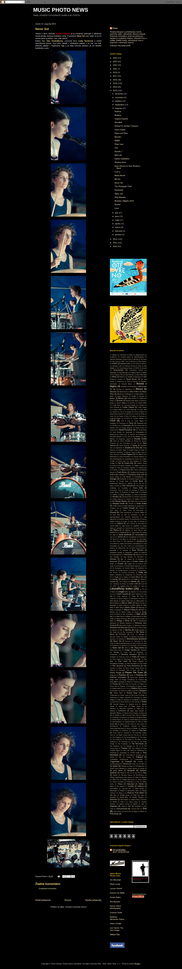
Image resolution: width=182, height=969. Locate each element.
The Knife (128, 739)
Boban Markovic (122, 396)
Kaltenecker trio (123, 548)
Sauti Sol (115, 702)
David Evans (140, 428)
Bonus (112, 398)
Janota (144, 532)
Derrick (132, 434)
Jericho (120, 537)
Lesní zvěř (133, 584)
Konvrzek (113, 561)
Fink (118, 468)
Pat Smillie (137, 659)
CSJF (113, 420)
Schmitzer (122, 711)
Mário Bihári (136, 605)
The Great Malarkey (130, 737)
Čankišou (113, 423)
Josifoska (140, 541)
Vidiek (137, 777)
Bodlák (134, 396)
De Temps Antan (141, 430)
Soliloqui (144, 715)
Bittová (139, 389)
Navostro (113, 639)
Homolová (143, 501)
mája (117, 220)
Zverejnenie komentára (47, 889)
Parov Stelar (116, 659)
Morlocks (134, 627)
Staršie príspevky (93, 900)
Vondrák (131, 786)
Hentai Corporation (140, 497)
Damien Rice (114, 428)
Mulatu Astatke (139, 630)
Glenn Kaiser (120, 130)
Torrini (112, 757)
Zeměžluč (137, 806)
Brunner (120, 401)
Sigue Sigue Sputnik (137, 711)
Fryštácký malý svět (136, 474)
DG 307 (127, 436)
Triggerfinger (115, 762)
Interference (135, 519)
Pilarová (112, 670)
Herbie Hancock (117, 499)
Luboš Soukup (135, 594)
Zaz (129, 806)
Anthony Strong (130, 366)
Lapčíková (124, 579)
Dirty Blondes (120, 197)
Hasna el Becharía (140, 494)
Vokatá (141, 784)
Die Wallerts (137, 436)
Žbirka (142, 811)
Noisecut (124, 645)
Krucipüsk (118, 568)
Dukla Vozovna (124, 445)
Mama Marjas (114, 603)
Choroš (113, 512)
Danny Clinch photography (115, 907)
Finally (112, 468)
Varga (122, 773)
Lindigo (135, 586)
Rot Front (134, 695)
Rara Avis (143, 688)
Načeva (141, 634)
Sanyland (144, 699)
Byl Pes (132, 403)
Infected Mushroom (132, 517)
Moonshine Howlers (125, 625)
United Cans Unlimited (117, 768)
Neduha (121, 639)
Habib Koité (134, 492)
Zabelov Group (124, 804)
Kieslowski (119, 190)
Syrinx (129, 728)
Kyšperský (128, 575)
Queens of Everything (127, 686)
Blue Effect (134, 392)
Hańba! (114, 494)
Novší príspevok (42, 900)
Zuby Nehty (117, 811)
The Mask (137, 739)
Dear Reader (117, 432)
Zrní (116, 148)
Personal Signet (132, 663)
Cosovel (127, 418)
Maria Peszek (139, 603)
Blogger (137, 964)
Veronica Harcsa (126, 775)
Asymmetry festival (136, 370)
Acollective (113, 357)
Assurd (144, 368)
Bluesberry (129, 394)
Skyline (117, 715)
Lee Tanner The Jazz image (116, 929)
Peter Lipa (119, 144)
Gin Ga (141, 483)
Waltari (122, 790)
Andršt (114, 363)
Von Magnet (121, 786)
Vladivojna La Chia (133, 782)
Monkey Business (126, 623)
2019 (115, 72)
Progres (144, 682)
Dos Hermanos (125, 443)
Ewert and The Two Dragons (128, 461)
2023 (115, 61)
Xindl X (122, 802)
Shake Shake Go (137, 706)
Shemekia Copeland (126, 708)
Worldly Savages (138, 797)
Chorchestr (139, 510)
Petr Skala (143, 663)
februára (119, 231)
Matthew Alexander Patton (117, 918)
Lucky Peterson (122, 596)
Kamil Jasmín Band (137, 548)
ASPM (137, 368)
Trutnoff (128, 761)
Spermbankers (117, 721)
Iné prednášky (119, 850)
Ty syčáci (114, 766)
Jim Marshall (115, 880)
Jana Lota (137, 530)
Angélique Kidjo (125, 363)
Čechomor (122, 423)
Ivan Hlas (133, 521)
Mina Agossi (137, 616)
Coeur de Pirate (139, 414)
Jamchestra (129, 528)
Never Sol (119, 183)
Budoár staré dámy (132, 400)
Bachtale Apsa (124, 372)
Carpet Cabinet (128, 407)
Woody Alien (124, 797)
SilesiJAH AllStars (115, 713)
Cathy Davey (142, 407)
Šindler (135, 728)
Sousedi (144, 719)
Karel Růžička (137, 550)
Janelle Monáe (124, 532)
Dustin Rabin (115, 897)
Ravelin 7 (118, 151)
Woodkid (118, 122)
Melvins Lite (114, 612)
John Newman (128, 541)
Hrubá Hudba (141, 503)
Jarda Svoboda (124, 534)
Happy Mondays (125, 494)
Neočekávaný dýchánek (137, 639)
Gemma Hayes (134, 479)
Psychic (134, 684)
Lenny (142, 581)
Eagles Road (133, 450)
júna (117, 216)
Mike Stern (120, 616)
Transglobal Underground (119, 759)
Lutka (142, 596)
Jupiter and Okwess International (130, 543)
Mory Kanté (143, 627)
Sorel (125, 719)
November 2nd (135, 645)
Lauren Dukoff (116, 888)
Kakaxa (112, 548)
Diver (115, 441)
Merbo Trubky (126, 612)
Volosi (112, 786)
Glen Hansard (127, 486)
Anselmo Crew (117, 366)
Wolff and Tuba (138, 795)
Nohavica (115, 645)
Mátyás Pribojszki (131, 610)
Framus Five (125, 470)
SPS (139, 721)
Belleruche (120, 381)
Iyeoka (142, 521)
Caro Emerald (114, 407)
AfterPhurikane (139, 357)
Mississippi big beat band (136, 618)
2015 (115, 83)
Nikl (117, 643)
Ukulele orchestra (127, 766)
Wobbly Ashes (125, 795)
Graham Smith (116, 912)
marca (118, 227)
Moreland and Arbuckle (119, 628)
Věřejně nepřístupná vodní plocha (121, 777)
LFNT (114, 586)
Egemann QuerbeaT (116, 452)
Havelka (115, 497)
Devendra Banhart (116, 436)
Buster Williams (122, 403)
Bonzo (121, 398)
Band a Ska (119, 374)
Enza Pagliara (127, 454)
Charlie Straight (129, 508)
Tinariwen (113, 753)
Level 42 (144, 584)
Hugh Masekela (129, 506)
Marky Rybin (130, 607)
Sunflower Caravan (130, 726)
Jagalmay (136, 526)
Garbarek (123, 479)
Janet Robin (135, 532)
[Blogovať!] (66, 876)
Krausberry (120, 566)
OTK (142, 654)
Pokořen (122, 675)
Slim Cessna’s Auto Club (131, 715)
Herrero (129, 499)
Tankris (133, 730)
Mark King (119, 607)
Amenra (133, 361)
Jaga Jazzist (126, 526)
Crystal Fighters (138, 418)
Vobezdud (130, 784)
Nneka (139, 643)
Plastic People (115, 673)
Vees (145, 773)
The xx (138, 746)
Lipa (142, 586)
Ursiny (142, 768)
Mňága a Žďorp (123, 621)
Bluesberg (120, 394)
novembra (119, 97)
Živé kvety (114, 814)
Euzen (137, 459)
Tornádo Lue (140, 755)
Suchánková (114, 726)
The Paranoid (122, 741)
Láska (142, 579)
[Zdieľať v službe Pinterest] (73, 876)
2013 (115, 90)
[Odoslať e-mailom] (63, 876)
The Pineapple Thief (123, 186)
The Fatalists (116, 737)
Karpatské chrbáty (116, 552)
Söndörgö (115, 717)
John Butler (143, 539)
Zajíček (135, 804)
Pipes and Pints (121, 133)
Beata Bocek (120, 175)
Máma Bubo (140, 601)
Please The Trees (134, 672)
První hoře (124, 684)
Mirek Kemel (121, 618)
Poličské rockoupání (118, 677)
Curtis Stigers (139, 421)
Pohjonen (113, 675)
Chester (141, 508)
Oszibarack (114, 654)
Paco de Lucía (124, 657)
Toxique (128, 757)
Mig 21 (112, 616)
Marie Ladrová (124, 605)
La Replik (115, 577)
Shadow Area (120, 162)
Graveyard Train (115, 490)
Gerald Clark (123, 481)
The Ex (144, 735)
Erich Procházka (125, 456)
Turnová (125, 764)
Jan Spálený (126, 530)
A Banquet (123, 355)
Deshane (141, 434)
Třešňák (140, 761)
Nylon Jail (119, 194)
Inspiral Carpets (121, 119)
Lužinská (113, 598)
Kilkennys (139, 554)
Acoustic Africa (126, 357)
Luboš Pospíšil (122, 594)
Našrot (126, 637)
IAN (125, 515)
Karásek (125, 550)
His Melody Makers (119, 501)
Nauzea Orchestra (138, 637)
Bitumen (113, 392)
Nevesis (128, 641)
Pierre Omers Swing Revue (134, 668)
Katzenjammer (117, 554)
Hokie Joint (133, 501)
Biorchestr (128, 389)
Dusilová (128, 448)
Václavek (131, 770)
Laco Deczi (135, 577)
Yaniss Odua (133, 802)
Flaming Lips (142, 468)
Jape (114, 534)
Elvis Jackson (114, 454)
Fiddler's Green (139, 465)
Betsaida (124, 386)
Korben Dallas (138, 561)
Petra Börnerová (133, 666)
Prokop (115, 684)
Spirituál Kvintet (130, 721)
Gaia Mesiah (126, 477)
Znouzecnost (121, 809)
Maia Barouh (114, 601)
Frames (114, 470)
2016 (115, 80)
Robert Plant (118, 693)
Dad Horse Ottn (139, 425)
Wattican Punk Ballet (135, 793)
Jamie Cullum (140, 528)
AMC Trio (124, 361)
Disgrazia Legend (125, 439)
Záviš (123, 806)
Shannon (113, 708)
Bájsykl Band (135, 372)
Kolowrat (141, 559)
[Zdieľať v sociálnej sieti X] (68, 876)
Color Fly (113, 416)
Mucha (117, 179)
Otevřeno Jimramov (129, 654)
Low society (143, 592)
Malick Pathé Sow (127, 601)
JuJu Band (113, 543)
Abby (130, 355)
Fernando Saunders (124, 465)
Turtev (134, 764)
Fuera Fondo (114, 477)
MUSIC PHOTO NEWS (60, 10)
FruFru (117, 172)
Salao (119, 699)
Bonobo (118, 137)
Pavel (115, 28)
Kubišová (141, 568)
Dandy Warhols (127, 428)
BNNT (112, 396)
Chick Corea (127, 510)
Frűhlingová (122, 474)
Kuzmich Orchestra (128, 572)
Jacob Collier (114, 526)
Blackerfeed (123, 392)
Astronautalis (119, 370)
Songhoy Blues (142, 717)
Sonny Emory (116, 719)
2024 (115, 58)
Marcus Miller (127, 603)
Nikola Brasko (125, 643)
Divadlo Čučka (140, 439)
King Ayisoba (128, 557)
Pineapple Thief (124, 670)
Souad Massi (134, 719)
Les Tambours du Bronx (118, 584)
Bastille (130, 377)
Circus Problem (139, 412)
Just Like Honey (126, 546)
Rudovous (113, 697)
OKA (126, 648)
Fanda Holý (128, 463)
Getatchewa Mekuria (117, 483)
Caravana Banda (129, 405)
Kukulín (112, 570)
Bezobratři (132, 386)
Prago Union (114, 679)
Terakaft (126, 733)
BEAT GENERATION (121, 852)
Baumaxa (138, 377)
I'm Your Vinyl (115, 515)
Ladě (145, 577)
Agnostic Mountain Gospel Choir (120, 359)
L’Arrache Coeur (141, 575)
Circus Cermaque (125, 412)
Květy (141, 572)
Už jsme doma (116, 770)
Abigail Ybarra (139, 355)
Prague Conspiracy (128, 679)
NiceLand (137, 641)
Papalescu (143, 657)
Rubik (142, 695)
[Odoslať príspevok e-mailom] (59, 876)
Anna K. (144, 363)
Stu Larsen (140, 724)
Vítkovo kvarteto (118, 782)
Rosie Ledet (124, 695)
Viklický (144, 777)
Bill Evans (143, 386)
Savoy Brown (124, 702)
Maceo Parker (123, 598)
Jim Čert (141, 537)
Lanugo (115, 579)
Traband (139, 757)
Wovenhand (124, 799)
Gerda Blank (138, 481)
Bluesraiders (140, 394)
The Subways (127, 746)
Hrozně (130, 503)
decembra (119, 94)
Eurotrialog (128, 459)
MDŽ (142, 610)
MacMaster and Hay (137, 598)
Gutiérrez (125, 492)
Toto (120, 757)
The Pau (133, 741)
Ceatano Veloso (117, 409)
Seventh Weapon (119, 704)
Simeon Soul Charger (131, 713)
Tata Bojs (143, 730)
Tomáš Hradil (134, 753)
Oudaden (113, 657)
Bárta (114, 377)
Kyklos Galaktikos (122, 159)
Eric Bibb (138, 454)
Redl (135, 690)
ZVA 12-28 (127, 811)
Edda (142, 450)
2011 (115, 243)
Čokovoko (127, 425)
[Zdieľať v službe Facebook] (71, 876)
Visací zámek (142, 779)
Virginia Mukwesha (128, 779)
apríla (117, 224)
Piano (120, 668)
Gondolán (124, 488)
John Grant (116, 541)
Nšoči (145, 645)
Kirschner (140, 557)
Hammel (144, 492)
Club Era (128, 414)
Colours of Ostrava (138, 416)
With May (113, 795)
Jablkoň (120, 523)
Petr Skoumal (117, 666)
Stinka (122, 724)
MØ (134, 621)
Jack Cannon (130, 523)
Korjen (112, 563)
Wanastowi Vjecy (133, 790)
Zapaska (113, 806)
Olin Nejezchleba (137, 648)
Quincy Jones (142, 686)
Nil (133, 643)
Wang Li (121, 793)
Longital (121, 592)
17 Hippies (113, 355)
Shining (112, 711)
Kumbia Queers (123, 570)
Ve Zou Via (136, 773)
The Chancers (117, 739)
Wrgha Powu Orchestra (139, 799)
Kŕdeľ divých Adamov (133, 566)
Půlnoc (142, 684)
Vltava (120, 784)
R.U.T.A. (126, 688)
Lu (113, 594)
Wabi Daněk (139, 788)
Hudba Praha (117, 506)
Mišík (111, 621)
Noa (145, 643)
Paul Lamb (122, 661)
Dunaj (135, 445)
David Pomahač (125, 430)
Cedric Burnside (131, 409)
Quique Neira (116, 688)
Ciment (114, 412)
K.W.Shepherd (139, 546)
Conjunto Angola (115, 418)
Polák (131, 675)
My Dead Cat (114, 632)
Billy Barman (117, 389)
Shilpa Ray (140, 708)
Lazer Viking (123, 581)
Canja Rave (117, 405)
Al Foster (144, 359)
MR (121, 630)
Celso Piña (143, 409)
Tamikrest (125, 730)
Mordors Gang (139, 625)
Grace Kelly (138, 488)
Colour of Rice (124, 416)
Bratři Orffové (132, 398)
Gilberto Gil (131, 483)
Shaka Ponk (123, 706)
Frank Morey (122, 472)
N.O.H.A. (122, 634)
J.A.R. (112, 523)
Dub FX (136, 443)
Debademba (140, 432)
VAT (128, 773)
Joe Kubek (132, 539)
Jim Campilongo (131, 537)
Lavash (113, 581)
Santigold (135, 699)
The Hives (143, 737)
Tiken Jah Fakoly (128, 750)
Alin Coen (115, 361)
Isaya (125, 521)
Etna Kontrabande (116, 459)
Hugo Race (140, 506)
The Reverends (138, 744)
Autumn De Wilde (117, 893)
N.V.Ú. (133, 634)
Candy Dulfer (142, 403)
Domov (67, 900)
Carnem (141, 405)
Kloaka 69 (130, 559)
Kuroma (133, 570)
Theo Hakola (136, 748)
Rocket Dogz (132, 693)
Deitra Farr (123, 434)
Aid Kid (136, 359)
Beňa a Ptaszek (132, 381)
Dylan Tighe (122, 450)
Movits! (118, 204)
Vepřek (115, 775)
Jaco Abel (141, 523)
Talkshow (144, 728)
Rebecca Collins (126, 690)
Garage (113, 479)
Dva (137, 448)
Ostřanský (139, 652)
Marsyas (141, 607)
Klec (122, 559)
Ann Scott (136, 363)
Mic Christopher (128, 614)
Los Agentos (132, 592)
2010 (115, 246)
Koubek (121, 564)
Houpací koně (118, 503)
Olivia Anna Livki (115, 650)
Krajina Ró (130, 563)
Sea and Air (135, 702)
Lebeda (133, 581)
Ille (143, 515)
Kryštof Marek (130, 568)
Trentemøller (138, 759)
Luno (117, 208)
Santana (126, 699)
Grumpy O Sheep (138, 490)
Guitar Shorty (114, 492)
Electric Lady (130, 452)
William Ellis (115, 934)
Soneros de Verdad (127, 717)
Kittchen (113, 559)
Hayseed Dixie (127, 497)
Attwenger (113, 372)
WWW (117, 140)
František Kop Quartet (137, 472)
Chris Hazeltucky (125, 512)
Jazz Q (112, 537)
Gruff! (126, 490)
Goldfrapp (113, 488)
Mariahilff (113, 605)
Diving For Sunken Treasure (126, 126)
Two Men (141, 764)
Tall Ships (115, 730)
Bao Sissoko (130, 374)
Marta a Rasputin (115, 610)
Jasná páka (139, 535)
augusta (118, 108)
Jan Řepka (114, 530)
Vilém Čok (115, 779)
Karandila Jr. (114, 550)
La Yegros (125, 577)
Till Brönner (140, 750)
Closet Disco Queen (116, 414)
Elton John (140, 452)
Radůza (118, 111)
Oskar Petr (128, 652)
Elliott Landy (115, 884)
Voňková (140, 786)
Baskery (118, 115)
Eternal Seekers (139, 456)
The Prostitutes (123, 744)
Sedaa (144, 702)
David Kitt (113, 430)
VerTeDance (140, 775)
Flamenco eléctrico (129, 468)
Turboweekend (115, 764)
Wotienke (113, 799)
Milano (128, 616)
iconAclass (134, 515)
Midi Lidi (118, 155)
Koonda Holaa (125, 561)
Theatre (124, 748)
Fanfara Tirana (142, 463)
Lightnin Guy (124, 586)
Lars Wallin (134, 579)
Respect (143, 690)
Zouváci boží (135, 809)
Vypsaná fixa (126, 788)
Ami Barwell (115, 902)
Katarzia (144, 552)
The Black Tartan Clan (123, 735)
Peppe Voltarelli (138, 661)
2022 (115, 65)
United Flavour (132, 768)
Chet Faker (114, 510)
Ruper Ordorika (125, 697)
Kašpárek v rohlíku (131, 552)
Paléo (134, 657)
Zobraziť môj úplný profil (120, 45)
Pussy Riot (113, 686)
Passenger (127, 659)
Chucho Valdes (139, 512)
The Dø (136, 735)
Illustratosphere (115, 517)
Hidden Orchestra (141, 499)
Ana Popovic (142, 361)
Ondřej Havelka (131, 650)
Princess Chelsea (133, 682)
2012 (115, 239)
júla (117, 213)
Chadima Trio (114, 508)
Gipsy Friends (114, 485)
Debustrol (113, 434)
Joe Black (123, 539)
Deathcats (129, 432)
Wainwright (113, 790)
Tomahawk (123, 753)
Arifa (139, 366)
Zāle (142, 804)
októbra (118, 101)
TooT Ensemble (127, 755)
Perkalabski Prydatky (117, 663)
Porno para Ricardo (137, 677)
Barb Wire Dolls (142, 374)
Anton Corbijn (115, 923)
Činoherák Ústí (142, 423)
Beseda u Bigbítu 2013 (124, 201)
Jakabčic (119, 528)
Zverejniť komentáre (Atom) (75, 907)
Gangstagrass (139, 477)
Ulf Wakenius (140, 766)
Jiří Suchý (113, 539)
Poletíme (140, 675)
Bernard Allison (127, 384)
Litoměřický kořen (121, 588)
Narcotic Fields (115, 637)
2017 (115, 76)
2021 (115, 69)
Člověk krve (116, 425)
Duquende (119, 448)
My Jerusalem (128, 632)
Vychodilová (114, 788)
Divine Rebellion (125, 441)
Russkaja (137, 697)
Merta (136, 612)
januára (118, 234)
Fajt (119, 463)
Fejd (113, 465)
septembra (120, 105)
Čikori (131, 423)
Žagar (135, 811)
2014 (115, 87)
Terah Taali (116, 733)
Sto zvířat (130, 724)
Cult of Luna (125, 421)
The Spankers (115, 746)
